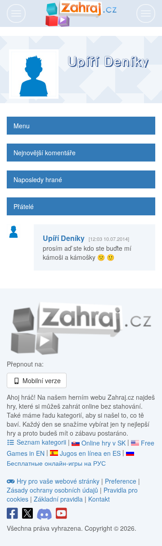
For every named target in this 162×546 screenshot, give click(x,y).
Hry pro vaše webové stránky (58, 480)
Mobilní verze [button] (41, 380)
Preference (121, 480)
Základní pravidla (58, 498)
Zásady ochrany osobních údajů (52, 489)
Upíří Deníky (64, 238)
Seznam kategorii (41, 441)
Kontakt (99, 498)
